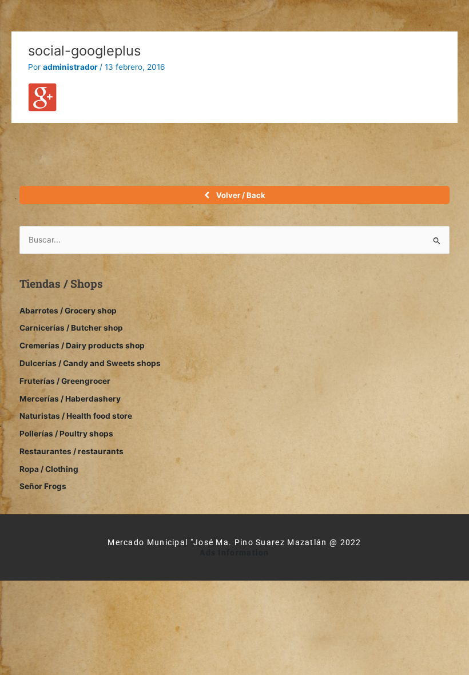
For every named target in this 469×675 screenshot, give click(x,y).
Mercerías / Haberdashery (70, 398)
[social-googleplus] (42, 96)
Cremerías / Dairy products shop (82, 345)
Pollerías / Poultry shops (66, 433)
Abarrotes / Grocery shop (68, 310)
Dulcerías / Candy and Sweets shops (90, 363)
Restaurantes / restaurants (71, 451)
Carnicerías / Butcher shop (71, 327)
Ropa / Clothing (48, 469)
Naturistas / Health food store (75, 415)
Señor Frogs (42, 486)
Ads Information (234, 552)
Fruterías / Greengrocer (64, 381)
